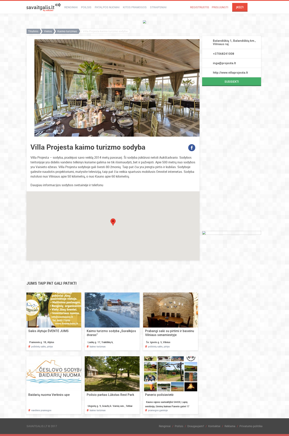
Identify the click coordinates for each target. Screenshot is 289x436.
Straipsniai (158, 7)
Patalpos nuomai (107, 7)
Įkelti (240, 7)
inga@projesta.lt (224, 63)
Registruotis (199, 7)
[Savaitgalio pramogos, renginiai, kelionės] (44, 7)
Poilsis (86, 7)
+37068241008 (223, 54)
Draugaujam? (195, 426)
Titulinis (33, 31)
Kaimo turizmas (67, 31)
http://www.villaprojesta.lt (230, 72)
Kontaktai (214, 426)
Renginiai (71, 7)
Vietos (48, 31)
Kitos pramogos (135, 7)
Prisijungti (220, 7)
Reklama (230, 426)
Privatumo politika (250, 426)
